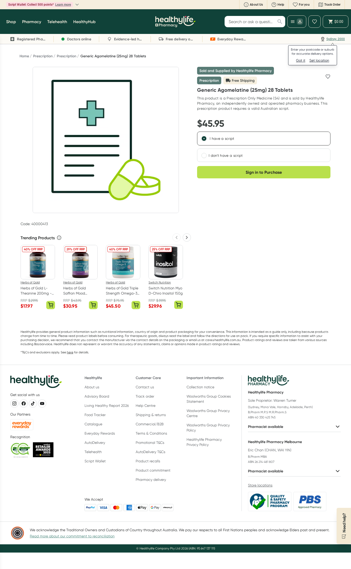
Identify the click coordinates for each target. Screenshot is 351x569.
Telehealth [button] (57, 21)
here (70, 352)
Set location (319, 60)
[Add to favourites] (327, 76)
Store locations (260, 485)
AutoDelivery (95, 442)
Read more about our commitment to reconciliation (72, 536)
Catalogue (93, 424)
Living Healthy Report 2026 (107, 405)
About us (92, 387)
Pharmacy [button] (31, 21)
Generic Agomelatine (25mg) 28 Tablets (113, 56)
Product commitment (153, 470)
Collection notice (200, 387)
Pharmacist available (265, 426)
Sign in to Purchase (264, 172)
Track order (145, 396)
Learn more (63, 4)
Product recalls (148, 461)
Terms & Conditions (151, 433)
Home (24, 56)
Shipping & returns (151, 415)
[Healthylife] (175, 21)
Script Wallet (95, 461)
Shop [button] (11, 21)
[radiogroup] (263, 147)
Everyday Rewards (100, 433)
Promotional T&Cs (150, 442)
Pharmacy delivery (151, 480)
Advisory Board (97, 396)
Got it (300, 60)
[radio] (204, 138)
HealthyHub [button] (84, 21)
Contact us (145, 387)
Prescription (43, 56)
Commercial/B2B (150, 424)
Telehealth (93, 452)
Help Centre (145, 405)
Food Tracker (95, 415)
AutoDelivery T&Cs (150, 452)
